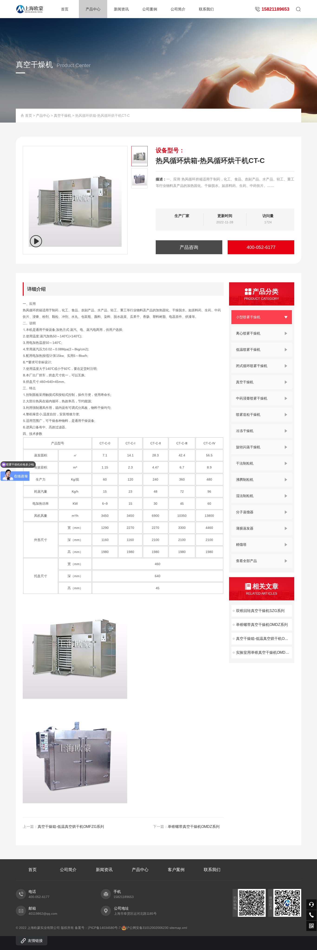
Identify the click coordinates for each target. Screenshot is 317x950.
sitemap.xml (178, 928)
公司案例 (149, 9)
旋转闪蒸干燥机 (248, 447)
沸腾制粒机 (244, 480)
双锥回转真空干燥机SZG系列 (260, 611)
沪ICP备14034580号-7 (104, 928)
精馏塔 (241, 545)
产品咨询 (189, 247)
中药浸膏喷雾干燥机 (251, 398)
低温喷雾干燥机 (248, 349)
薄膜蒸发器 (244, 528)
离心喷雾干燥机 (248, 333)
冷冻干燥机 (244, 431)
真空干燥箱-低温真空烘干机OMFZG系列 (264, 639)
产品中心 (93, 9)
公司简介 (178, 9)
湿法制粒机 (244, 496)
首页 (64, 9)
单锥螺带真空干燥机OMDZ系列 (262, 625)
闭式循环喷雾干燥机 (251, 366)
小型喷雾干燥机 (248, 317)
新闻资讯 (121, 9)
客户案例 (176, 869)
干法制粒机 (244, 463)
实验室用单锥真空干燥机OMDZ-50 (264, 652)
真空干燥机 (62, 115)
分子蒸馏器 (244, 512)
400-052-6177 (261, 247)
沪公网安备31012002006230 (147, 928)
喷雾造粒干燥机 (248, 414)
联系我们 (206, 9)
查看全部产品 (246, 561)
